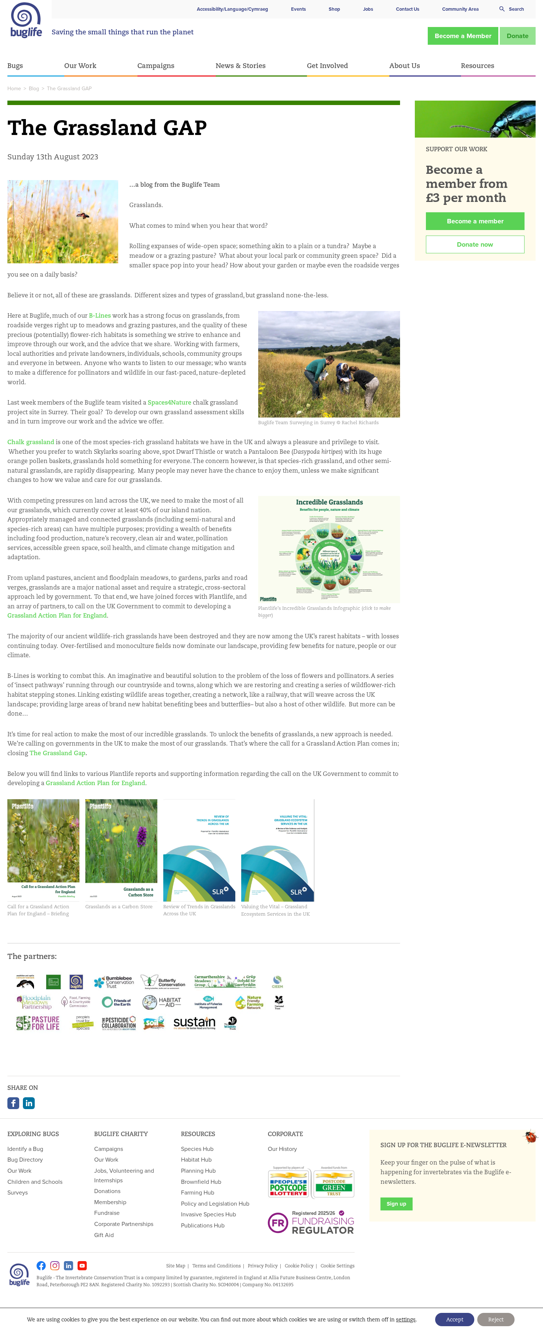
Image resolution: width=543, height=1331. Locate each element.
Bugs (15, 65)
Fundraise (107, 1213)
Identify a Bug (25, 1149)
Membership (110, 1202)
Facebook (13, 1103)
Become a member (475, 221)
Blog (34, 88)
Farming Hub (197, 1192)
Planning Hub (198, 1170)
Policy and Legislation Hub (215, 1203)
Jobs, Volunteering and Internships (124, 1175)
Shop (334, 9)
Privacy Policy (263, 1265)
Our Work (80, 65)
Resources (477, 65)
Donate (518, 36)
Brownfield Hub (201, 1182)
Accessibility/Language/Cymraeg (232, 9)
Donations (107, 1191)
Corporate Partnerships (123, 1224)
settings (406, 1319)
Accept (454, 1319)
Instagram (54, 1265)
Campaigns (155, 65)
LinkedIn (29, 1103)
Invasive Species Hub (208, 1214)
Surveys (17, 1192)
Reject (495, 1319)
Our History (282, 1149)
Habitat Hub (196, 1159)
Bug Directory (25, 1159)
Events (298, 9)
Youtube (82, 1265)
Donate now (475, 244)
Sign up (396, 1204)
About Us (404, 65)
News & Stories (241, 65)
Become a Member (463, 36)
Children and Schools (34, 1182)
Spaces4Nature (169, 402)
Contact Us (407, 9)
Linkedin (68, 1265)
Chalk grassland (30, 442)
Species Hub (197, 1149)
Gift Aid (104, 1235)
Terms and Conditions (216, 1265)
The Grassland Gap (57, 753)
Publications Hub (203, 1225)
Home (14, 88)
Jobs (368, 9)
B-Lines (100, 316)
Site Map (175, 1265)
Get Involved (327, 65)
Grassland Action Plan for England (57, 615)
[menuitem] (35, 66)
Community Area (460, 9)
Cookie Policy (299, 1265)
